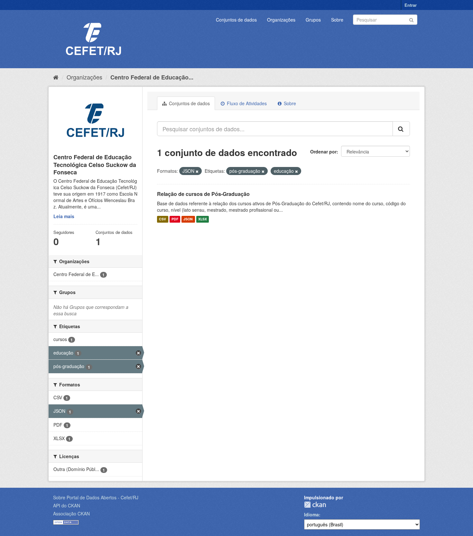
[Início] (56, 77)
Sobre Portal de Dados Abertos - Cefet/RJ (95, 497)
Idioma (311, 514)
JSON (188, 219)
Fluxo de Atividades (246, 103)
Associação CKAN (71, 513)
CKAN (315, 504)
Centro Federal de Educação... (151, 77)
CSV (162, 219)
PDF (175, 219)
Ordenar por (323, 151)
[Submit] (411, 19)
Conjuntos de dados (236, 19)
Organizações (281, 19)
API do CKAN (66, 505)
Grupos (313, 19)
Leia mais (63, 216)
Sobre (337, 19)
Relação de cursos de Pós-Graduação (203, 194)
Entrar (410, 5)
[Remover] (197, 171)
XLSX (202, 219)
